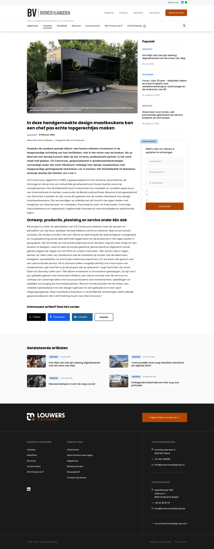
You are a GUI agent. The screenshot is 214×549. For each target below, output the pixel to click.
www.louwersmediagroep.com (170, 523)
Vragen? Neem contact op (163, 417)
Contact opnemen (76, 477)
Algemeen (32, 25)
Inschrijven (165, 206)
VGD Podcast (135, 25)
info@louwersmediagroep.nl (169, 464)
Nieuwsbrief (154, 13)
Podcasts (123, 13)
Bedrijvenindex (176, 13)
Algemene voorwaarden (160, 542)
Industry (47, 25)
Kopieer (104, 317)
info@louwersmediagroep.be (169, 508)
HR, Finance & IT (114, 25)
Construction (92, 25)
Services (76, 25)
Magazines (109, 13)
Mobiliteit (62, 25)
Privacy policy (181, 542)
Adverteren (138, 13)
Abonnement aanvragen (80, 455)
